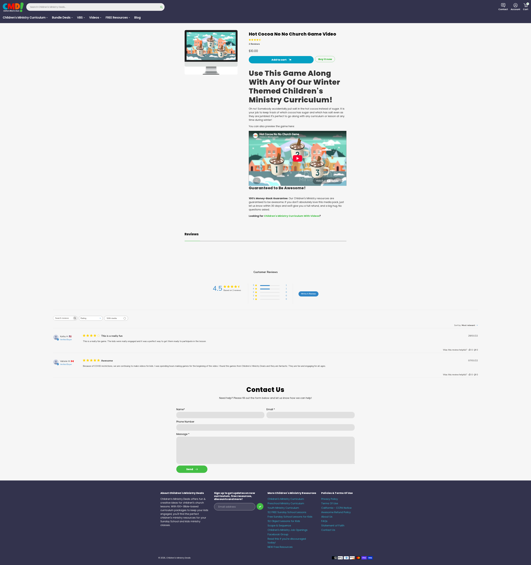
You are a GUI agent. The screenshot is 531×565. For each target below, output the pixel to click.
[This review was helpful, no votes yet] (470, 349)
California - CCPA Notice (336, 508)
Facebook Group (278, 534)
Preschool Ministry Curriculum (286, 503)
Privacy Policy (329, 499)
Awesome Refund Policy (336, 512)
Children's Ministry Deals (178, 557)
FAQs (324, 521)
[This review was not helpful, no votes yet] (475, 349)
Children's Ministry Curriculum (286, 499)
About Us (326, 516)
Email (270, 409)
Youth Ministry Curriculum (283, 508)
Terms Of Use (329, 503)
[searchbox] (62, 318)
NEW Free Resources (280, 547)
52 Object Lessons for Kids (284, 521)
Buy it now (325, 59)
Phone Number (185, 421)
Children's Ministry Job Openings (288, 530)
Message (182, 434)
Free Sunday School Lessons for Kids (290, 516)
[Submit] (260, 506)
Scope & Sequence (279, 525)
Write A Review (308, 293)
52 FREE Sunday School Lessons (287, 512)
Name (180, 409)
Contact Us (328, 530)
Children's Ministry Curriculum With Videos (291, 216)
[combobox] (91, 318)
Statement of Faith (332, 525)
